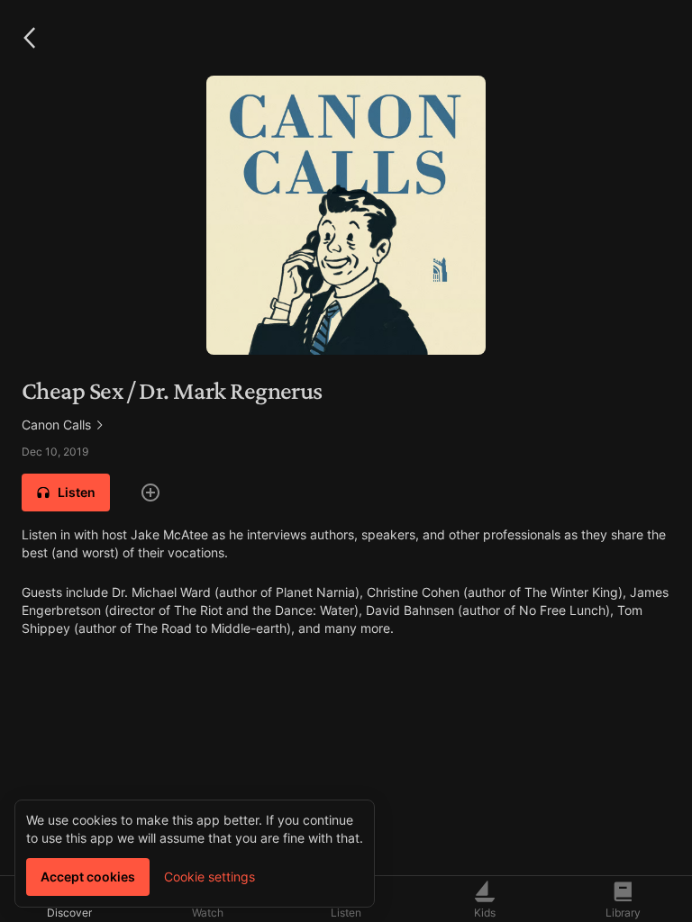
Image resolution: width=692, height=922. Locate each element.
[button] (28, 37)
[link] (346, 425)
